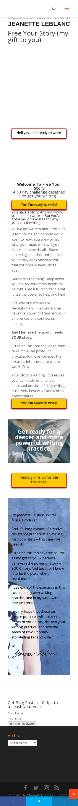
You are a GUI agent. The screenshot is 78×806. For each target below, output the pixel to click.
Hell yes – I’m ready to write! (39, 132)
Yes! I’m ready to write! (39, 204)
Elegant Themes (40, 795)
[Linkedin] (65, 801)
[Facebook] (13, 801)
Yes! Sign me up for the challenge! (39, 479)
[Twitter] (39, 801)
